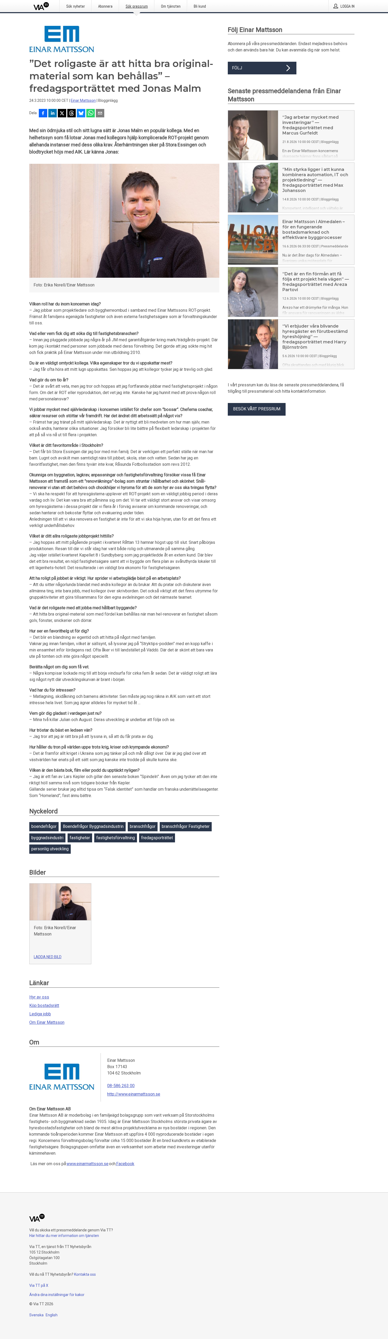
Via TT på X (38, 1285)
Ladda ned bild (47, 957)
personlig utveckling (50, 848)
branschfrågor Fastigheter (186, 826)
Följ (237, 67)
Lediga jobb (40, 1013)
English (52, 1315)
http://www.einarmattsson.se (133, 1094)
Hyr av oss (39, 997)
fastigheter (80, 837)
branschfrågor (142, 826)
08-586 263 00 (121, 1085)
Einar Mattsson (83, 100)
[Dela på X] (62, 113)
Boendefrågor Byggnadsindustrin (93, 826)
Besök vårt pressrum (256, 408)
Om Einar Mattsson (46, 1022)
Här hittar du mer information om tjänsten (64, 1236)
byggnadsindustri (47, 837)
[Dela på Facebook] (43, 113)
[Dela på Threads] (71, 113)
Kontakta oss (85, 1274)
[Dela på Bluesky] (81, 113)
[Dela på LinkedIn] (52, 113)
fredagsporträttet (157, 837)
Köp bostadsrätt (44, 1005)
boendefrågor (43, 826)
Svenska (36, 1315)
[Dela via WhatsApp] (90, 113)
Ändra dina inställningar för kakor (56, 1295)
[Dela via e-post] (100, 113)
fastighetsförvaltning (115, 837)
